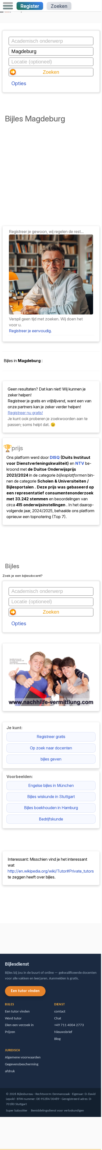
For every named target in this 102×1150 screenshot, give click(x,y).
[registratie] (51, 313)
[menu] (8, 6)
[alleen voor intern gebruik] (1, 936)
